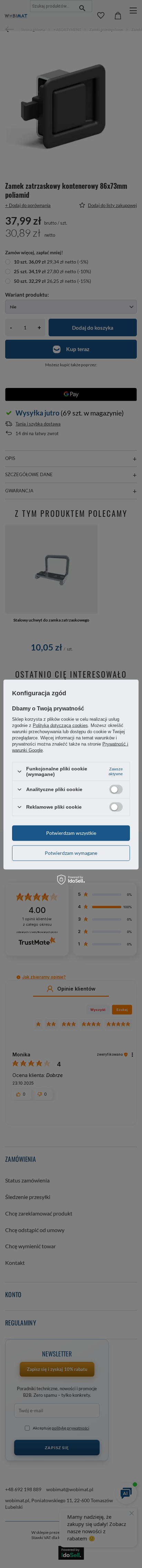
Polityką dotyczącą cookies (60, 725)
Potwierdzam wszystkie (71, 833)
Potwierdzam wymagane (71, 853)
